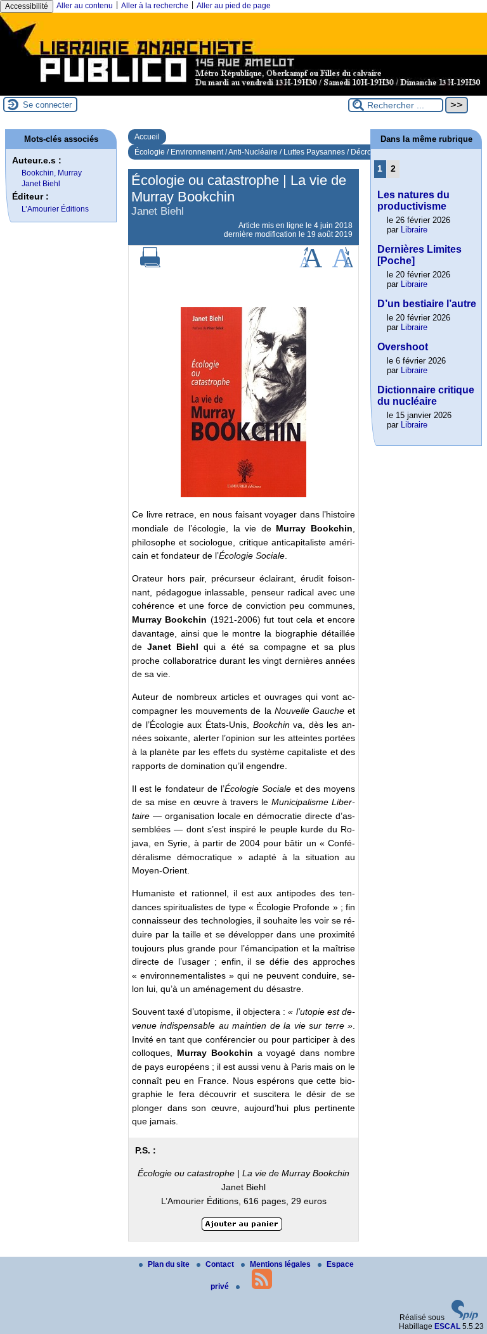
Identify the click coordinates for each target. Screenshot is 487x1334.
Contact (220, 1264)
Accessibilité (26, 6)
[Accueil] (243, 91)
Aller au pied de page (234, 5)
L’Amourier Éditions (55, 209)
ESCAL (447, 1326)
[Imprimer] (150, 264)
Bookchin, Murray (52, 172)
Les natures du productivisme (413, 200)
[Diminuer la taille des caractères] (342, 264)
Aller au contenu (84, 5)
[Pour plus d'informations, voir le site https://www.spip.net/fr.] (464, 1317)
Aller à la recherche (154, 5)
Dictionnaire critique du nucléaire (425, 395)
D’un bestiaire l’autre (426, 303)
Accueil (147, 136)
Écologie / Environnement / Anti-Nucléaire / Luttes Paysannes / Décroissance (266, 152)
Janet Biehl (41, 183)
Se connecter (47, 105)
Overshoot (402, 346)
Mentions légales (281, 1264)
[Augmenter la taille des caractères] (310, 264)
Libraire (414, 229)
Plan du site (170, 1264)
